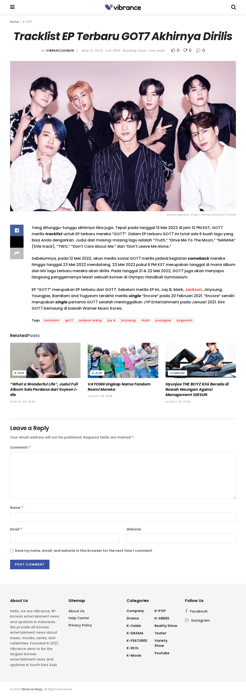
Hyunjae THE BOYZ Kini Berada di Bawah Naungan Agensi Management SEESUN (197, 389)
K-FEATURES (137, 640)
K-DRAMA (135, 633)
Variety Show (160, 643)
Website (134, 529)
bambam (52, 320)
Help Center (78, 618)
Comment (20, 447)
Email (16, 529)
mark (145, 320)
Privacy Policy (80, 625)
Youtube (161, 653)
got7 (69, 320)
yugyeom (184, 320)
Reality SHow (165, 625)
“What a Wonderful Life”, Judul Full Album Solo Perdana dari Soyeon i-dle (44, 389)
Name (17, 507)
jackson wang (90, 320)
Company (177, 373)
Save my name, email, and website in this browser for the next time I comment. (84, 550)
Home (14, 22)
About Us (76, 611)
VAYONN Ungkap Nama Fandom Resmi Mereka (119, 386)
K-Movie (134, 655)
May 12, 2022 (92, 50)
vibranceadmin (60, 50)
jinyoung (128, 320)
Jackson (193, 289)
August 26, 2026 (22, 401)
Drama (133, 618)
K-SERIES (161, 618)
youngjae (163, 320)
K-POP (27, 22)
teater (160, 633)
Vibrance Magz (32, 689)
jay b (111, 320)
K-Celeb (134, 625)
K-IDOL (133, 648)
